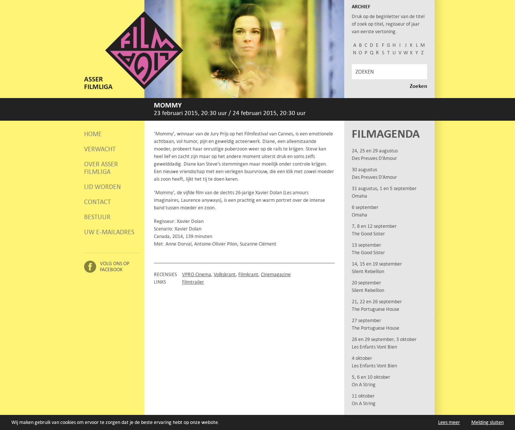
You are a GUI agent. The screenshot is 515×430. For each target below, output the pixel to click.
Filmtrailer (193, 282)
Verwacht (100, 149)
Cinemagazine (276, 274)
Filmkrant (248, 274)
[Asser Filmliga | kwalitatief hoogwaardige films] (144, 87)
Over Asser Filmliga (101, 167)
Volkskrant (225, 274)
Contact (97, 202)
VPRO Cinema (196, 274)
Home (93, 134)
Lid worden (102, 186)
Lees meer (449, 422)
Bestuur (97, 217)
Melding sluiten (487, 422)
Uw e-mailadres (109, 232)
